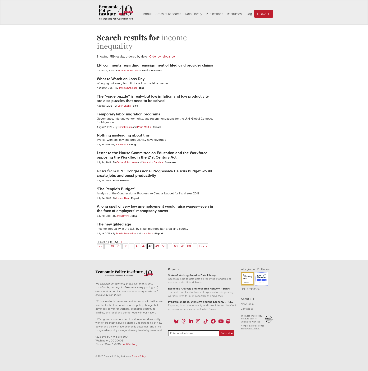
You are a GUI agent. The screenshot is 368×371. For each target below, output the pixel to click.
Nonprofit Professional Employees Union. (252, 327)
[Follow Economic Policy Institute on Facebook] (213, 322)
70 (182, 246)
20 (119, 246)
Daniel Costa (125, 127)
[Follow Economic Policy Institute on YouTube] (220, 322)
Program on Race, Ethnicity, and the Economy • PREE (200, 302)
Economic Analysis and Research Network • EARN (199, 288)
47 (143, 246)
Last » (203, 246)
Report (157, 127)
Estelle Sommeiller (126, 233)
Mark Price (147, 233)
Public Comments (152, 70)
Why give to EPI (250, 269)
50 (164, 246)
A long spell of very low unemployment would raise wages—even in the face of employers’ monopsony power (155, 208)
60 (176, 246)
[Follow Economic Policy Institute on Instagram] (198, 322)
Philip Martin (144, 127)
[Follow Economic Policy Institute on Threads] (183, 322)
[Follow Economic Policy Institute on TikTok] (205, 322)
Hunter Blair (122, 198)
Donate (263, 14)
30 (125, 246)
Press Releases (121, 180)
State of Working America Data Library (192, 275)
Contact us (247, 308)
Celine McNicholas (129, 70)
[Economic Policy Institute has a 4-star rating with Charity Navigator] (261, 279)
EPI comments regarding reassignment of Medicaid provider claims (155, 65)
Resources (234, 14)
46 (137, 246)
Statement (171, 162)
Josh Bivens (124, 105)
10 (112, 246)
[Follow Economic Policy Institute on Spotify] (228, 322)
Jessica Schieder (128, 88)
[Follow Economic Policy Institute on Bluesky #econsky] (176, 322)
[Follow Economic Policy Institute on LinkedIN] (191, 322)
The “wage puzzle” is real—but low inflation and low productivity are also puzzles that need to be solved (153, 98)
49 (157, 246)
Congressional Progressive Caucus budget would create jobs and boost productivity (154, 173)
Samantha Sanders (152, 162)
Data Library (193, 14)
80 (189, 246)
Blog (249, 14)
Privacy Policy (139, 356)
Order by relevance (162, 56)
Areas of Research (168, 14)
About (147, 14)
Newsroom (247, 304)
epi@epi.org (130, 344)
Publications (214, 14)
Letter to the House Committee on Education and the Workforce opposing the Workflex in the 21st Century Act (152, 155)
